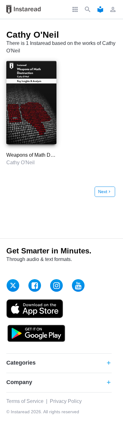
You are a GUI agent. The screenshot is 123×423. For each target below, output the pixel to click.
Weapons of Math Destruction (39, 155)
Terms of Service (25, 401)
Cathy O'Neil (20, 162)
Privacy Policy (66, 401)
